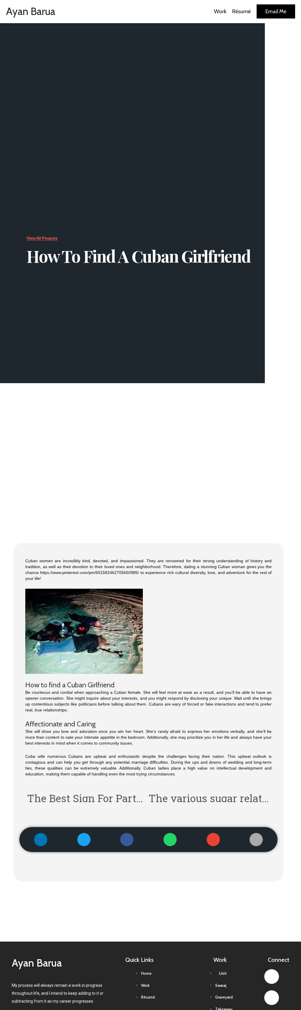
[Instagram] (271, 997)
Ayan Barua (30, 11)
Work (220, 11)
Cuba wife (35, 756)
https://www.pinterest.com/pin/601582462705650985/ (89, 572)
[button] (40, 839)
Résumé (241, 11)
